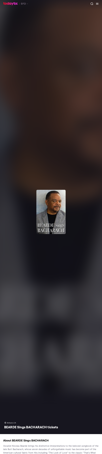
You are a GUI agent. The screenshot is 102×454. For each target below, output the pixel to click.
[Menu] (96, 3)
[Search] (91, 3)
